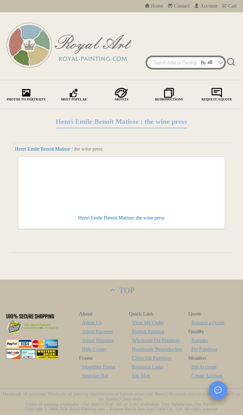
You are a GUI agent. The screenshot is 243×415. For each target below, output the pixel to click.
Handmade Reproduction (157, 349)
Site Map (141, 375)
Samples (199, 340)
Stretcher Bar (95, 375)
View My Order (148, 322)
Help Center (94, 349)
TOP (125, 290)
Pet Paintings (204, 349)
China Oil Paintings (151, 358)
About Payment (97, 331)
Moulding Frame (98, 367)
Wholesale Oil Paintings (156, 340)
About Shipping (98, 340)
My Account (203, 367)
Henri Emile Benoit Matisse (42, 149)
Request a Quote (208, 322)
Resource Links (147, 367)
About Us (92, 322)
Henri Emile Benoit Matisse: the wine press (121, 217)
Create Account (206, 375)
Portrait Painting (148, 331)
